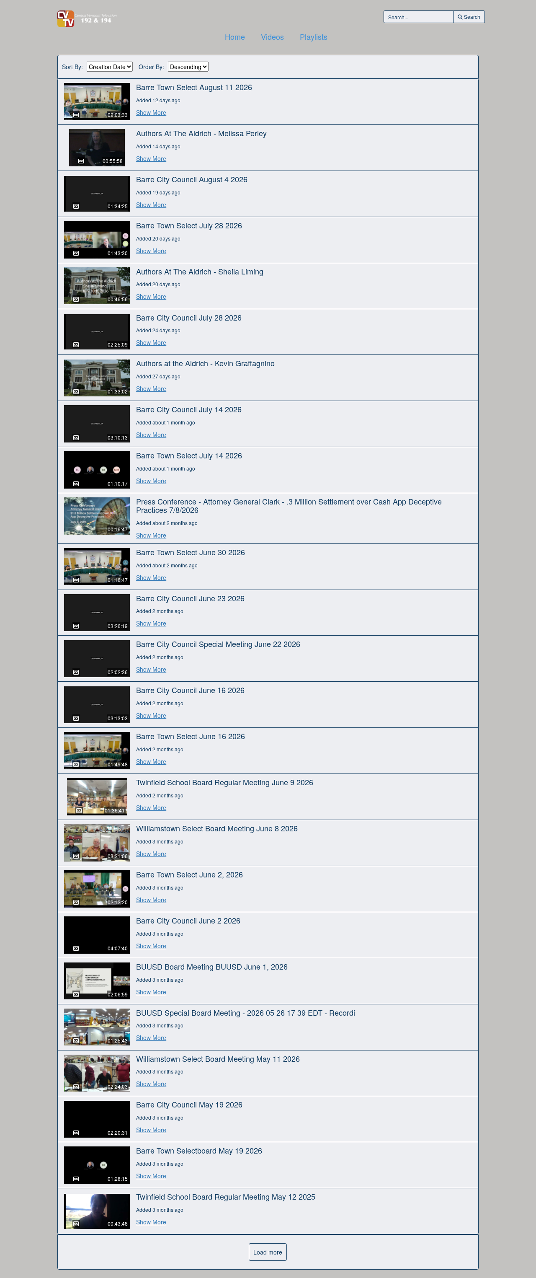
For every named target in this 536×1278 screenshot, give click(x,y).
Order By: (151, 67)
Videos (272, 36)
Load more (267, 1252)
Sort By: (72, 67)
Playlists (313, 36)
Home (235, 36)
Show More (151, 112)
